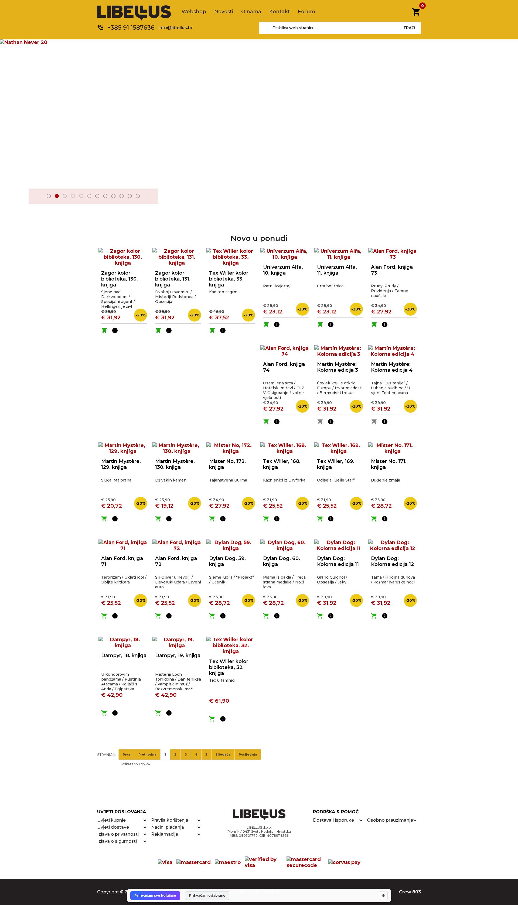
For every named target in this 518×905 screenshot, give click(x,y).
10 (122, 196)
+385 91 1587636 (131, 27)
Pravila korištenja (169, 820)
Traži (409, 27)
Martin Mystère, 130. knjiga (175, 464)
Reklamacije (164, 834)
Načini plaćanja (167, 827)
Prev (36, 196)
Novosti (223, 12)
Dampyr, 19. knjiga (177, 655)
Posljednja (248, 754)
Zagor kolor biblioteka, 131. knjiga (172, 279)
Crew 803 (410, 891)
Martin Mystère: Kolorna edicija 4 (392, 367)
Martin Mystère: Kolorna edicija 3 (337, 367)
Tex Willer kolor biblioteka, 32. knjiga (228, 667)
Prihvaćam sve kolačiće (155, 895)
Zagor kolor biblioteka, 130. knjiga (119, 279)
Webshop (194, 12)
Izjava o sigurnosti (117, 841)
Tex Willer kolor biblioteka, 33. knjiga (228, 279)
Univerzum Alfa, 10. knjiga (283, 270)
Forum (306, 12)
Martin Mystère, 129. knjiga (121, 464)
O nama (251, 12)
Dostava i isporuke (333, 820)
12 (138, 196)
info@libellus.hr (175, 27)
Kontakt (279, 12)
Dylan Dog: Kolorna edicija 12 (392, 561)
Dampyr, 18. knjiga (123, 655)
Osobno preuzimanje (390, 820)
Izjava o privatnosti (118, 834)
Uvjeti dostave (113, 827)
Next (150, 196)
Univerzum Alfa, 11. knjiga (337, 270)
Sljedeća (223, 754)
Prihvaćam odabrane (207, 895)
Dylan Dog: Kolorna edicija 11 (338, 561)
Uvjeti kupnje (111, 820)
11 (130, 196)
